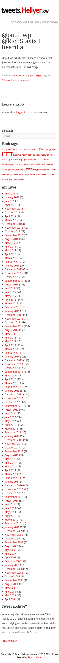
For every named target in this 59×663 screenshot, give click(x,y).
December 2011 (14, 440)
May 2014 (10, 341)
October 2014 (12, 322)
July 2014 (10, 333)
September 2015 (14, 280)
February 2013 (13, 386)
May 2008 (10, 595)
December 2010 (14, 485)
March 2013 (11, 383)
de (33, 149)
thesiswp (41, 164)
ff (47, 149)
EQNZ (40, 149)
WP (3, 179)
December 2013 (14, 360)
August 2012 (12, 409)
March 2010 (11, 519)
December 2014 (14, 314)
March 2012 (11, 428)
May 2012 (10, 421)
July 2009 (10, 549)
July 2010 (10, 504)
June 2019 (10, 201)
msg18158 (44, 155)
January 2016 (12, 265)
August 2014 (12, 330)
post (30, 159)
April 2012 (10, 424)
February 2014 (13, 352)
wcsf (48, 169)
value (4, 170)
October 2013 (12, 367)
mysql (52, 155)
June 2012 (10, 417)
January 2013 (12, 390)
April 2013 (10, 379)
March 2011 (11, 474)
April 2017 (10, 216)
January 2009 (12, 565)
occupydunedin (12, 159)
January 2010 (12, 527)
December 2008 (14, 568)
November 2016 (14, 227)
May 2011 (10, 466)
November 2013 (14, 364)
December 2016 (14, 223)
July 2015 (10, 288)
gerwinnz (52, 149)
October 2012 (12, 402)
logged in (21, 112)
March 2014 (11, 349)
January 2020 (12, 197)
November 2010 (14, 489)
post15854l (36, 160)
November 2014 (14, 318)
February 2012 (13, 432)
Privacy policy (9, 640)
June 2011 (10, 462)
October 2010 (12, 493)
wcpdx (43, 170)
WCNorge (6, 80)
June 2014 (10, 337)
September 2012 (14, 405)
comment (27, 149)
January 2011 (12, 481)
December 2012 (14, 394)
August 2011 (12, 455)
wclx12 (21, 169)
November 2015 (14, 273)
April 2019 (10, 204)
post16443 (6, 165)
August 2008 (12, 584)
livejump (17, 155)
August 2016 (12, 239)
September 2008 (14, 580)
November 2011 (14, 443)
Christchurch (17, 149)
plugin (24, 159)
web (3, 175)
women (15, 175)
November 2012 (14, 398)
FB (46, 149)
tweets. (25, 10)
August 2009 (12, 546)
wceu (15, 169)
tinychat (50, 164)
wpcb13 (8, 180)
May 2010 (10, 512)
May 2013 (10, 375)
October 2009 (12, 538)
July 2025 (10, 193)
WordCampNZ (36, 175)
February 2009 (13, 561)
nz (2, 160)
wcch (8, 170)
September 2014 (14, 326)
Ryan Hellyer (35, 75)
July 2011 (10, 458)
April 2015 (10, 299)
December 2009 (14, 531)
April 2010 (10, 515)
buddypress (6, 149)
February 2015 (13, 307)
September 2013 (14, 371)
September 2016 (14, 235)
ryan (20, 165)
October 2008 (12, 576)
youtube (21, 180)
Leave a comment (20, 80)
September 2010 (14, 496)
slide (25, 165)
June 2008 (10, 591)
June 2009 (10, 553)
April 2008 (10, 599)
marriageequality (31, 154)
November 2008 (14, 572)
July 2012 (10, 413)
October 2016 (12, 231)
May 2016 (10, 250)
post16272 (46, 160)
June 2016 (10, 246)
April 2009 (10, 557)
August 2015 (12, 284)
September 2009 (14, 542)
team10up (32, 164)
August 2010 (12, 500)
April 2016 (10, 254)
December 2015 (14, 269)
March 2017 (11, 220)
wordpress (49, 174)
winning (8, 175)
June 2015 (10, 292)
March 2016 (11, 258)
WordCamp (23, 174)
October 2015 (12, 277)
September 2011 (14, 451)
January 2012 (12, 436)
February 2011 (13, 477)
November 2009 (14, 534)
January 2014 (12, 356)
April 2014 (10, 345)
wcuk (54, 170)
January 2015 (12, 311)
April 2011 (10, 470)
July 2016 (10, 242)
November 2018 (14, 208)
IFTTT (7, 154)
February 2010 (13, 523)
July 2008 (10, 587)
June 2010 (10, 508)
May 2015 (10, 295)
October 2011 (12, 447)
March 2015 (11, 303)
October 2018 (12, 212)
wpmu (15, 180)
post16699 (14, 165)
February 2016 (13, 261)
